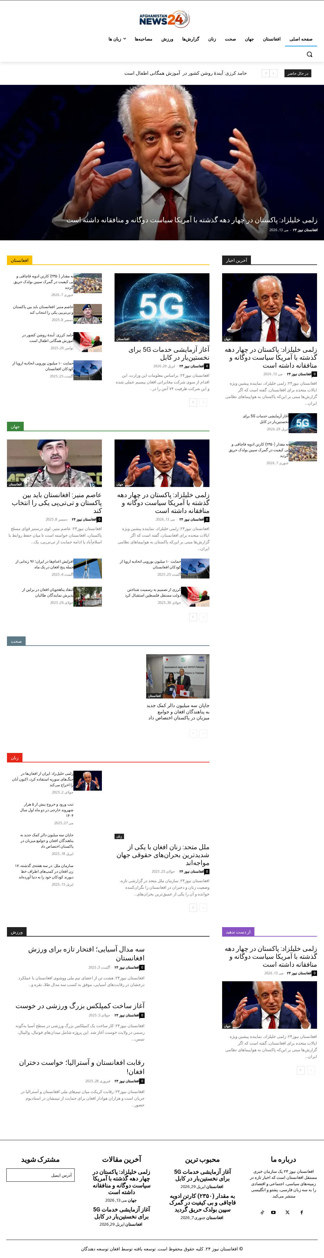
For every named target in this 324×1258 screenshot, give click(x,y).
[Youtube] (273, 1212)
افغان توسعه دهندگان (100, 1249)
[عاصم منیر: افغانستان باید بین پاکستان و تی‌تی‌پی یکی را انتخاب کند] (87, 314)
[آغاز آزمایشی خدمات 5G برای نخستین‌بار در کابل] (162, 307)
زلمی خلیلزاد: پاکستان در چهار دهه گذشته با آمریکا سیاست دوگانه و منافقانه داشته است (159, 73)
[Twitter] (287, 1212)
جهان (119, 484)
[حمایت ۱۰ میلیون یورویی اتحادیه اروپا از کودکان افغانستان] (87, 370)
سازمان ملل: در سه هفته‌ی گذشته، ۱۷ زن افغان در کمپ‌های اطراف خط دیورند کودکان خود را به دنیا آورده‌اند (44, 871)
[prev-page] (203, 402)
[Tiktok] (262, 1212)
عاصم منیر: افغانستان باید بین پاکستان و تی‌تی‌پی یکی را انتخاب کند (57, 503)
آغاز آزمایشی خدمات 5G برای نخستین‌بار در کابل (168, 353)
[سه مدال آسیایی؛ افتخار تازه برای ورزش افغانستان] (177, 967)
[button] (309, 54)
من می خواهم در (44, 1191)
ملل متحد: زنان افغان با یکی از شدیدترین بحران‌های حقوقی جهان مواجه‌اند (162, 855)
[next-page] (193, 402)
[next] (266, 73)
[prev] (273, 73)
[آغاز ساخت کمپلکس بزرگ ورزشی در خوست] (177, 1024)
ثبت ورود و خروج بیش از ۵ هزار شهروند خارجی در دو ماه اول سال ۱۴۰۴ (46, 810)
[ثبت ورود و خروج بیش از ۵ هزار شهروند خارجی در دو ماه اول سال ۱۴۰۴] (87, 811)
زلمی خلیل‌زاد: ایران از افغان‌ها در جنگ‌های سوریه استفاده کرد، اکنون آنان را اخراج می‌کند (42, 779)
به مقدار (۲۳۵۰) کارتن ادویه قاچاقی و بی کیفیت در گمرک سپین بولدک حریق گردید (43, 282)
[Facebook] (301, 1212)
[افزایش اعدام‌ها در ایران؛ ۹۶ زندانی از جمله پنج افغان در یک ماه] (87, 568)
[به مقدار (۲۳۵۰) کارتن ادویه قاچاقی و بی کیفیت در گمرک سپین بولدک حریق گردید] (87, 283)
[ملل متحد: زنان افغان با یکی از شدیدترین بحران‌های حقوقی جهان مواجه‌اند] (162, 805)
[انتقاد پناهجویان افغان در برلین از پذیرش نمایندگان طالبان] (87, 597)
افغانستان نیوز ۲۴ (305, 229)
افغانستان (122, 339)
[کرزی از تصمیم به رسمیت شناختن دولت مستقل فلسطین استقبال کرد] (195, 597)
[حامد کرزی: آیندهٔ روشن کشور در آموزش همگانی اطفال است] (87, 342)
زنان (119, 836)
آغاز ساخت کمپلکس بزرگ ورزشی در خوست (80, 1006)
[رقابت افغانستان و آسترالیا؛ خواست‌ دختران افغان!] (177, 1080)
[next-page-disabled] (193, 734)
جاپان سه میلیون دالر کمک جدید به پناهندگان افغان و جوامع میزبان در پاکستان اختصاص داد (177, 712)
